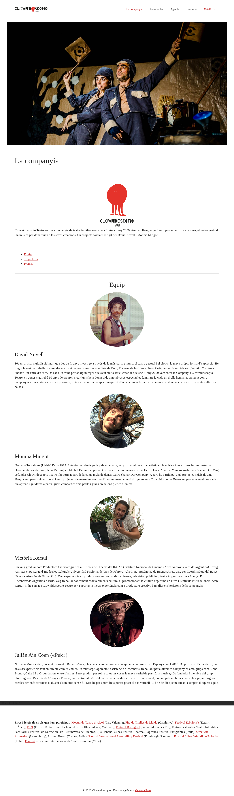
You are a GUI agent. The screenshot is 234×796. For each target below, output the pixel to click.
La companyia (134, 9)
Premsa (28, 263)
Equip (28, 254)
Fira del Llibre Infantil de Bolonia (196, 736)
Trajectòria (31, 259)
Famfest (30, 741)
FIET (30, 727)
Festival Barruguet (128, 727)
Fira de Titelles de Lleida (141, 722)
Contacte (192, 9)
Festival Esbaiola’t (187, 722)
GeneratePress (143, 790)
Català (207, 9)
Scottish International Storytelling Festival (115, 736)
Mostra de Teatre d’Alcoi (87, 722)
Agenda (174, 9)
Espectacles (156, 9)
